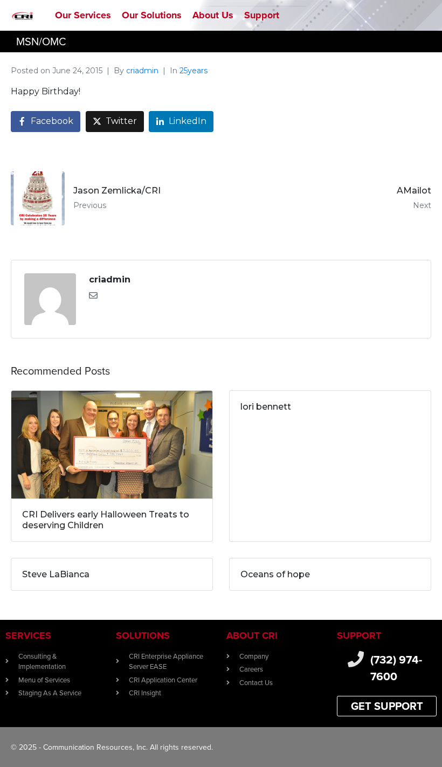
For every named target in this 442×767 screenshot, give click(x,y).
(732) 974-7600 (396, 668)
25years (193, 70)
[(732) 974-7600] (356, 659)
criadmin (142, 70)
